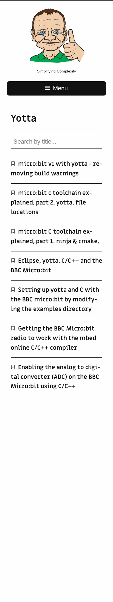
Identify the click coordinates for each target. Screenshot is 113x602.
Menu (59, 88)
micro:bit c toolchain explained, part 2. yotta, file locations (51, 202)
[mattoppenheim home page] (56, 63)
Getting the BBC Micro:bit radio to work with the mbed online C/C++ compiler (53, 338)
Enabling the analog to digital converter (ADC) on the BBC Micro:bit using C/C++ (55, 376)
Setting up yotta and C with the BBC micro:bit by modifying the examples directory (55, 299)
